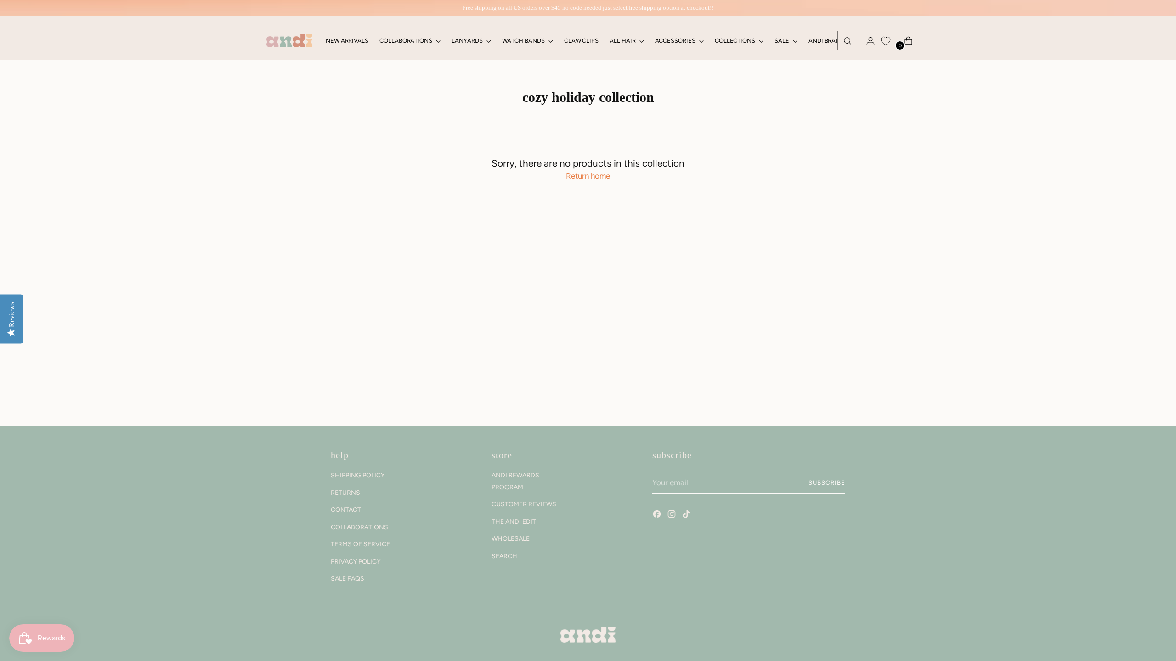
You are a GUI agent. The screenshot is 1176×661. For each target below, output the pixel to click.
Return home (588, 175)
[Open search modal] (847, 41)
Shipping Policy (357, 475)
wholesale (511, 539)
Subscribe (826, 482)
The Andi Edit (514, 522)
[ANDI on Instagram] (672, 515)
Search (504, 556)
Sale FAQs (347, 579)
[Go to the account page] (867, 41)
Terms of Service (360, 544)
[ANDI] (289, 40)
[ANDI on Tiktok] (687, 515)
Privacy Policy (355, 562)
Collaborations (359, 527)
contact (346, 510)
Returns (345, 493)
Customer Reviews (524, 504)
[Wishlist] (885, 41)
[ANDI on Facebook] (657, 515)
